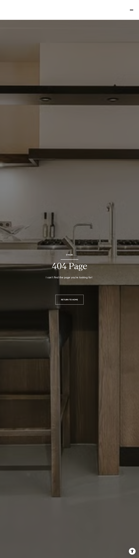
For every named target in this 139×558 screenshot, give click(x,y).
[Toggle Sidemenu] (131, 10)
